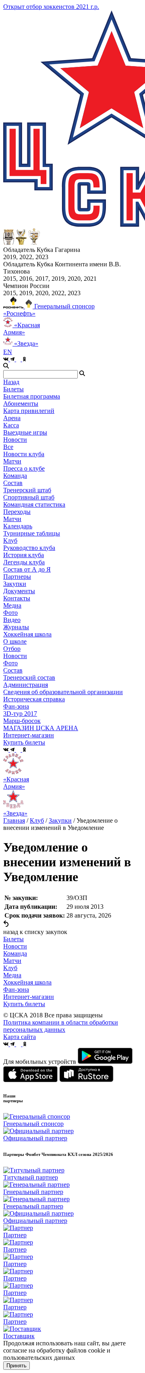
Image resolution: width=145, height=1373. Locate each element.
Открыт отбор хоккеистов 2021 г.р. (51, 6)
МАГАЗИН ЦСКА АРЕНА (40, 728)
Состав (13, 482)
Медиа (12, 975)
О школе (15, 641)
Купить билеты (24, 1004)
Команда (15, 953)
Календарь (17, 526)
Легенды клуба (24, 562)
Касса (11, 425)
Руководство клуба (29, 547)
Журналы (16, 627)
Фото (10, 612)
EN (7, 351)
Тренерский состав (29, 677)
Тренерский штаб (27, 490)
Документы (19, 591)
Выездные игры (25, 432)
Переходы (17, 511)
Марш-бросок (22, 720)
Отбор (12, 648)
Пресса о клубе (24, 468)
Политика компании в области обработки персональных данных (60, 1026)
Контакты (16, 598)
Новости (15, 655)
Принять (16, 1366)
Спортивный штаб (28, 497)
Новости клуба (23, 454)
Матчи (12, 461)
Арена (12, 418)
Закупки (14, 583)
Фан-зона (16, 989)
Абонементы (20, 403)
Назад (11, 381)
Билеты (13, 939)
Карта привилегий (28, 410)
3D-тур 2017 (20, 713)
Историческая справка (34, 699)
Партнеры (17, 576)
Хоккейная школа (27, 982)
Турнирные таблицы (31, 533)
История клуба (23, 555)
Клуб (37, 820)
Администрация (25, 684)
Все (8, 446)
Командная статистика (34, 504)
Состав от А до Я (27, 569)
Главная (14, 820)
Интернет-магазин (28, 996)
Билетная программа (31, 396)
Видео (12, 619)
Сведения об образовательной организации (63, 692)
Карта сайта (19, 1036)
